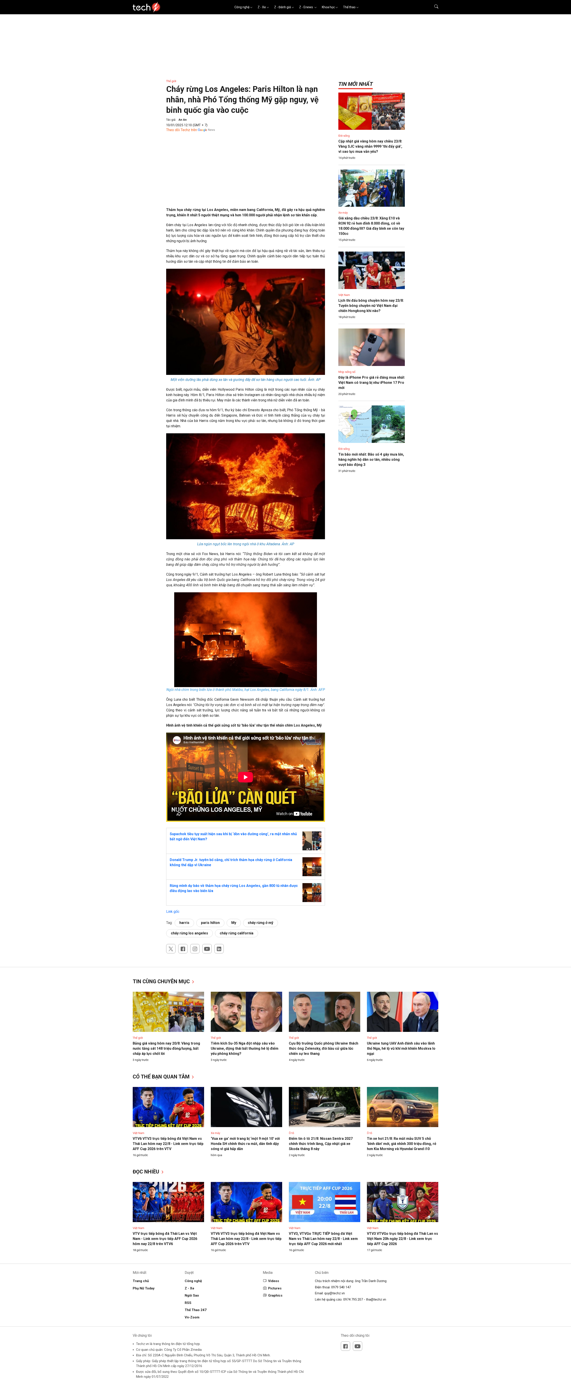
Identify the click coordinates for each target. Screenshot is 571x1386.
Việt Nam (344, 295)
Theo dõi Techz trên (181, 130)
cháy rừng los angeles (189, 933)
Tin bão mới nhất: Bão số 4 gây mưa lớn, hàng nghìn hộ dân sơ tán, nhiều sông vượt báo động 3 (371, 459)
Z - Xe (262, 7)
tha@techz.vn (376, 1299)
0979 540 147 (341, 1287)
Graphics (275, 1295)
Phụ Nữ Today (144, 1288)
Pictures (274, 1288)
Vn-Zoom (192, 1317)
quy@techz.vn (334, 1293)
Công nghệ (241, 7)
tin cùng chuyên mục (162, 982)
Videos (273, 1281)
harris (184, 923)
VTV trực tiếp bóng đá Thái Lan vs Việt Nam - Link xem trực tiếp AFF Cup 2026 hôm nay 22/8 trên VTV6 (165, 1238)
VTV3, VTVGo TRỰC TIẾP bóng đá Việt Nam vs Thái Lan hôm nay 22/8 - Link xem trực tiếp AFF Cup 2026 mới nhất (323, 1238)
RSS (188, 1303)
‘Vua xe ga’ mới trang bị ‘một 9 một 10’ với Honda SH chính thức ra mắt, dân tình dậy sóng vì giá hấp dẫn (245, 1143)
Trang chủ (141, 1281)
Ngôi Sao (192, 1295)
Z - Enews (306, 7)
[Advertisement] (245, 176)
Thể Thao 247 (196, 1310)
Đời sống (344, 135)
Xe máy (343, 212)
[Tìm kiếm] (433, 7)
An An (182, 119)
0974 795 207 (353, 1299)
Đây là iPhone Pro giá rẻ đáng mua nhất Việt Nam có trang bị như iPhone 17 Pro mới (371, 382)
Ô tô (291, 1133)
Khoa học (328, 7)
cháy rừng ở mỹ (260, 923)
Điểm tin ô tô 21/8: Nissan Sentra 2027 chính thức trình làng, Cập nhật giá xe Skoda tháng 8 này (321, 1143)
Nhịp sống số (346, 372)
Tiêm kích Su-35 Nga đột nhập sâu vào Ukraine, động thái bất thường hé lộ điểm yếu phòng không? (244, 1048)
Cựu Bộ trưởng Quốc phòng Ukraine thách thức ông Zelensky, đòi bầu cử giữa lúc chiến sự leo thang (323, 1048)
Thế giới (171, 81)
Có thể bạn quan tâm (162, 1077)
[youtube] (207, 948)
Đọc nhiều (147, 1172)
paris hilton (210, 923)
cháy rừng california (236, 933)
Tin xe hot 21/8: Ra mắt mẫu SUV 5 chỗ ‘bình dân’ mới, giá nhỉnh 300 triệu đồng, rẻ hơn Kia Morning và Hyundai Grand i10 (401, 1143)
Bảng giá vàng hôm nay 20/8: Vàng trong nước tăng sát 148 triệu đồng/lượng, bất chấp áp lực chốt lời (166, 1048)
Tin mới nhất (355, 84)
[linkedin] (219, 948)
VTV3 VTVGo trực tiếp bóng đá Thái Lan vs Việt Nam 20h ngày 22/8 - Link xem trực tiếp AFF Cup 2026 (402, 1238)
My (233, 923)
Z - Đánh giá (282, 7)
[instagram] (195, 948)
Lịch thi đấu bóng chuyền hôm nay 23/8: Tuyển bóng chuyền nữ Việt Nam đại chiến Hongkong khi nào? (371, 305)
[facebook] (183, 948)
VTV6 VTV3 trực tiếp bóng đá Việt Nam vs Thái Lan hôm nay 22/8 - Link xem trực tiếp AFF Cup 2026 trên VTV (168, 1143)
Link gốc (172, 911)
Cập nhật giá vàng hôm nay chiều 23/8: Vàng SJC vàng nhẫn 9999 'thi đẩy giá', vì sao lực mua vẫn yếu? (370, 146)
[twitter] (171, 948)
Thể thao (349, 7)
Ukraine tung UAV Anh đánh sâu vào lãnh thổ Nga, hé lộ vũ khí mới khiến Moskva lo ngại (401, 1048)
